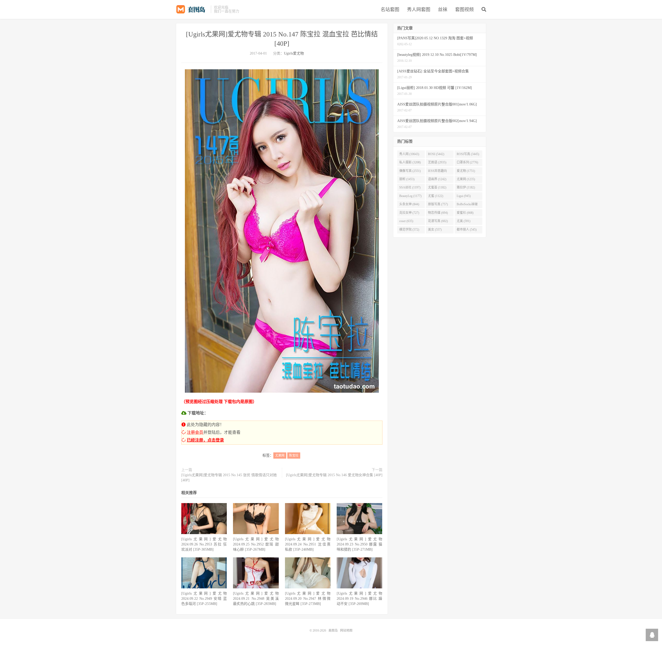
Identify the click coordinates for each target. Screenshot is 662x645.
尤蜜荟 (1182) (437, 187)
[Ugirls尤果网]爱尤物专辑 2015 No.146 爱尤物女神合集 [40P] (334, 475)
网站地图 (346, 630)
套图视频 (464, 9)
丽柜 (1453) (407, 179)
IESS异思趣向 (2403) (437, 172)
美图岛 (192, 9)
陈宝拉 (293, 455)
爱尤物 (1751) (466, 171)
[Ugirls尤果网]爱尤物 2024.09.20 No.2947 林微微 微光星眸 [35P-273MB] (307, 598)
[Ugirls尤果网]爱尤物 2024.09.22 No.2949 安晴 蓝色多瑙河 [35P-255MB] (204, 598)
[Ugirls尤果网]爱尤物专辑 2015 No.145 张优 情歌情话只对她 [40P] (229, 477)
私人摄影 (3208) (410, 162)
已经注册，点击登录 (205, 440)
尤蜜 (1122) (435, 196)
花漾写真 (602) (438, 221)
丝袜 (442, 9)
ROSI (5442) (436, 154)
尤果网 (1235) (466, 179)
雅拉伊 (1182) (466, 187)
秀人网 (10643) (409, 154)
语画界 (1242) (437, 179)
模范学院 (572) (409, 229)
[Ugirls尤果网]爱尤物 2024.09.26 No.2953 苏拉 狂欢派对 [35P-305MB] (204, 544)
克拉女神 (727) (409, 213)
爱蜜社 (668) (465, 213)
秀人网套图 (418, 9)
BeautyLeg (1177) (410, 196)
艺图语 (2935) (437, 162)
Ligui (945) (464, 196)
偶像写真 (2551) (410, 171)
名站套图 (390, 9)
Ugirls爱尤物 (294, 53)
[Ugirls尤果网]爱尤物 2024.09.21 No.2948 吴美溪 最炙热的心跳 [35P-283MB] (256, 598)
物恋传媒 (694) (438, 213)
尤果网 (279, 455)
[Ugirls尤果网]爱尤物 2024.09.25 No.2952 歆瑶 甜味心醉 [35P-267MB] (256, 544)
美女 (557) (435, 229)
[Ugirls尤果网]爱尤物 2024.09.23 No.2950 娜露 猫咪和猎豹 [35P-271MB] (359, 544)
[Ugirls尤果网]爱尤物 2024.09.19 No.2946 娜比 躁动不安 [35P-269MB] (359, 598)
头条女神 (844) (409, 204)
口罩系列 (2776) (467, 162)
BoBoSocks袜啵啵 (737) (467, 205)
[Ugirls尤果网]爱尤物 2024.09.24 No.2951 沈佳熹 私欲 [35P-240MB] (307, 544)
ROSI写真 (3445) (468, 154)
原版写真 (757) (438, 204)
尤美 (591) (463, 221)
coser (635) (406, 221)
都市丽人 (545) (467, 229)
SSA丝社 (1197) (409, 187)
